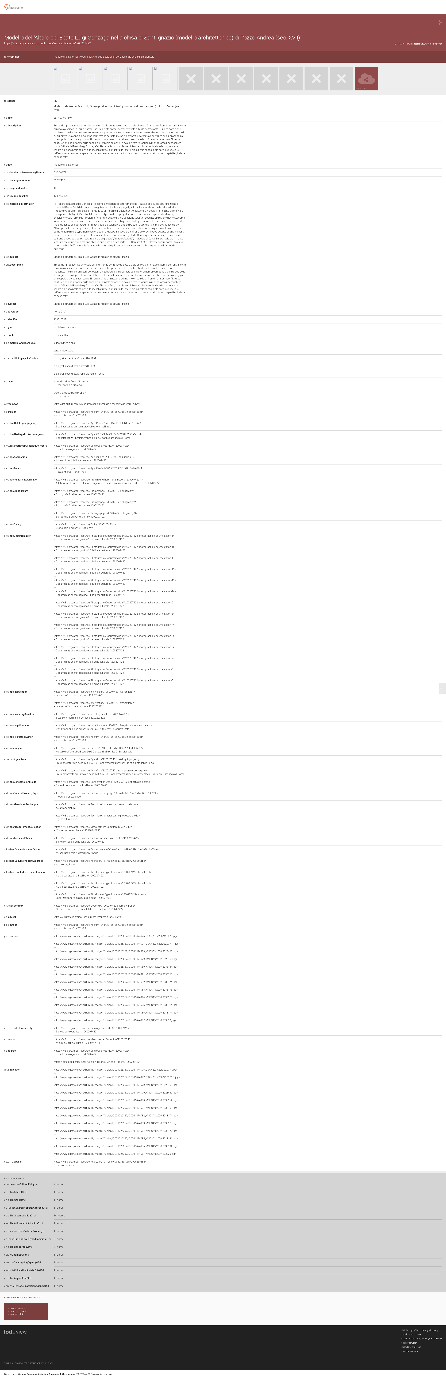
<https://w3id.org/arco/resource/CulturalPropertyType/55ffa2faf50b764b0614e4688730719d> (106, 795)
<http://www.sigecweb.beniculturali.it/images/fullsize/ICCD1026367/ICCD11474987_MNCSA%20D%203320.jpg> (115, 1020)
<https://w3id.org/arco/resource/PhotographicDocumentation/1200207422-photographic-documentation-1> (114, 537)
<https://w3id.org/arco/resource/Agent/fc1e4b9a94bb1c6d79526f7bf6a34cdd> (98, 436)
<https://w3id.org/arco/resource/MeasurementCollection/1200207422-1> (94, 829)
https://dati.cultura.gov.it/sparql (423, 1330)
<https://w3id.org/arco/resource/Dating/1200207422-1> (85, 526)
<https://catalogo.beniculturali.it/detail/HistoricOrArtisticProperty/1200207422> (97, 1061)
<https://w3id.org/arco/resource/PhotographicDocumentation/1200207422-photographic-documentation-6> (114, 649)
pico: (20, 343)
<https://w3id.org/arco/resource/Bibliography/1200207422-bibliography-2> (95, 504)
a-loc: (22, 849)
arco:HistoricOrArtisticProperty (71, 383)
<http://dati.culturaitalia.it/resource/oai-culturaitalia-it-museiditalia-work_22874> (97, 404)
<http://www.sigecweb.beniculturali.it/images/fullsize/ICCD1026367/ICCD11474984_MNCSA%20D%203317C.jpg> (116, 997)
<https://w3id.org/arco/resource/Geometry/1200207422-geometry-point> (94, 907)
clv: (13, 905)
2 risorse (58, 1184)
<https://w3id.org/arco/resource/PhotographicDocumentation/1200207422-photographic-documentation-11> (115, 560)
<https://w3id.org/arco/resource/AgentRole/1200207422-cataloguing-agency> (104, 761)
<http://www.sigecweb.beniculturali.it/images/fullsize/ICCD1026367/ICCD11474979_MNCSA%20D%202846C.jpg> (116, 959)
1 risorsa (59, 1192)
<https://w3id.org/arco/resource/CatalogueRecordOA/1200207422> (91, 447)
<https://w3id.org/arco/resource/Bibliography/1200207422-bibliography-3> (95, 515)
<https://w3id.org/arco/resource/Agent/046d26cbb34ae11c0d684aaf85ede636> (98, 425)
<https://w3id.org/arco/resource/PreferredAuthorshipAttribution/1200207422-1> (106, 481)
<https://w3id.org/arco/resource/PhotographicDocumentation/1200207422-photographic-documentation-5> (114, 638)
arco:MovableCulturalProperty (70, 394)
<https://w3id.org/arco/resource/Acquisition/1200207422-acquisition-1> (94, 459)
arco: (17, 180)
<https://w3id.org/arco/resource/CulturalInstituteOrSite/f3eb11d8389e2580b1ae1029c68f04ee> (106, 851)
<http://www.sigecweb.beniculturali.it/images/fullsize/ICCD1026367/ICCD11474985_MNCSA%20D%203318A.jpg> (116, 1005)
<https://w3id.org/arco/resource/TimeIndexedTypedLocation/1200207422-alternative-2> (102, 885)
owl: (11, 404)
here (110, 1374)
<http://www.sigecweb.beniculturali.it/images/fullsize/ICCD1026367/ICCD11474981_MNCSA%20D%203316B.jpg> (116, 974)
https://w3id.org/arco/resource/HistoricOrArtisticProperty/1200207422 (47, 43)
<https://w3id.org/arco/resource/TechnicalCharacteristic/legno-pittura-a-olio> (97, 817)
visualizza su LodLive (411, 1334)
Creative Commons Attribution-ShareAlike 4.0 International (46, 1374)
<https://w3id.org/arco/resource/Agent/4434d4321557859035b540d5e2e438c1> (99, 413)
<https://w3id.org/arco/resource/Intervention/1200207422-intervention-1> (94, 693)
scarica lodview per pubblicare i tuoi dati (28, 1363)
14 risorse (59, 1215)
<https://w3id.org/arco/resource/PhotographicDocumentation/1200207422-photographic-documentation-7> (114, 660)
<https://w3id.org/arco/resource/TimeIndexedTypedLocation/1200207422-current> (100, 896)
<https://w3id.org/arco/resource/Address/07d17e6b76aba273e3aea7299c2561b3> (100, 862)
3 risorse (58, 1239)
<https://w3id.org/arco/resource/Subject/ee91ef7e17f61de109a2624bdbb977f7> (98, 750)
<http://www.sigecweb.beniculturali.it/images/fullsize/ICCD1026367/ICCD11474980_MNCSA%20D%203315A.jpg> (116, 966)
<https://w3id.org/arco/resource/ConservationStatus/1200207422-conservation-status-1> (104, 783)
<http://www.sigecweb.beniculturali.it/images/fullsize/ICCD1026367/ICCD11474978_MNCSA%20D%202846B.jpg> (116, 951)
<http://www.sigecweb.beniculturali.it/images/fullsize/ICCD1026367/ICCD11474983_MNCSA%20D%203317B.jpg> (116, 989)
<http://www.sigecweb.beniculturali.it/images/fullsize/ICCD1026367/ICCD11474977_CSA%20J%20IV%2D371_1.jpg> (117, 943)
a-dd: (20, 781)
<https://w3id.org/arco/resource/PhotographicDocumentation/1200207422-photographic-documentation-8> (114, 671)
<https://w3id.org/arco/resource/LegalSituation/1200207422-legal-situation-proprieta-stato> (105, 727)
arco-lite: (24, 172)
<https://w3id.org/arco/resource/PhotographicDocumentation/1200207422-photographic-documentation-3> (114, 615)
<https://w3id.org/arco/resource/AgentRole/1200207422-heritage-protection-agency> (119, 772)
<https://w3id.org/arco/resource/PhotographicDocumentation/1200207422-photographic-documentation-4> (114, 626)
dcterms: (21, 358)
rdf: (8, 381)
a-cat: (25, 445)
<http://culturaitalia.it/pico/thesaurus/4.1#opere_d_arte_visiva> (88, 917)
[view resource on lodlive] (440, 22)
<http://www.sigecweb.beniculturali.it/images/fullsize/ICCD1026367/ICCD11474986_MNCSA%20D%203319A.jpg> (116, 1012)
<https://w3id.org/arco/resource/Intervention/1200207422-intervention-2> (94, 705)
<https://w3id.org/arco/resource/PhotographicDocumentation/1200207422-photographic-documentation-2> (114, 604)
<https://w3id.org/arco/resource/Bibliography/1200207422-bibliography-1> (95, 493)
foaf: (12, 1069)
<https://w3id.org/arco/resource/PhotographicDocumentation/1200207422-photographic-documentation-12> (115, 571)
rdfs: (12, 56)
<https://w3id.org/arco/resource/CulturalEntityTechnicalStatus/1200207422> (96, 840)
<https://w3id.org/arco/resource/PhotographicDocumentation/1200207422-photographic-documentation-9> (114, 682)
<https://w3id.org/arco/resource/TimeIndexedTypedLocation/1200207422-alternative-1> (102, 874)
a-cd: (19, 203)
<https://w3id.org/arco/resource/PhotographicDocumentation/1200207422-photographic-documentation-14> (115, 593)
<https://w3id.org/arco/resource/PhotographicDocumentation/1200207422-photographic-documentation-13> (115, 582)
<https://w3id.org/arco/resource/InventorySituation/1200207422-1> (91, 716)
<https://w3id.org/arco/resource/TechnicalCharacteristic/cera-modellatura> (96, 806)
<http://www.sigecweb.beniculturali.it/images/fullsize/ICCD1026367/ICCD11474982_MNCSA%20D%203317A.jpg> (116, 982)
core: (13, 264)
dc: (8, 117)
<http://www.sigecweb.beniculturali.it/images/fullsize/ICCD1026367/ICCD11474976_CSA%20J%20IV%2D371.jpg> (116, 936)
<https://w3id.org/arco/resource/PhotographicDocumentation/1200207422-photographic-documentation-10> (115, 549)
